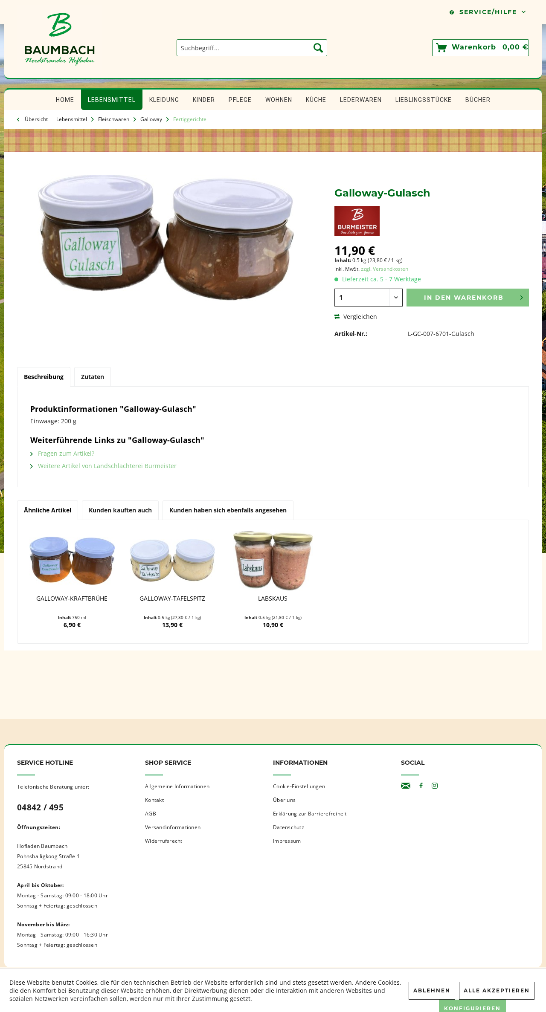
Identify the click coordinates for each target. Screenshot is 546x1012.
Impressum (287, 840)
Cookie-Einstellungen (299, 786)
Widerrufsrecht (164, 840)
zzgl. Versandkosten (384, 268)
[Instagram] (435, 786)
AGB (150, 813)
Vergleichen (359, 316)
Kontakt (154, 800)
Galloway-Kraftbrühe (71, 598)
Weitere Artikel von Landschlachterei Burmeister (106, 466)
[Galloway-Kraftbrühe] (72, 560)
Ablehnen (431, 990)
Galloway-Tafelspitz (172, 598)
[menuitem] (252, 47)
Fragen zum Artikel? (65, 453)
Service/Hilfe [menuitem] (488, 12)
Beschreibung (44, 377)
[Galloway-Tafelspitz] (173, 560)
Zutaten (92, 377)
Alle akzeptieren (497, 990)
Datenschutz (288, 827)
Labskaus (273, 598)
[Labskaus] (273, 560)
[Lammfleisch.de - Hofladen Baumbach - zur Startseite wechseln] (59, 73)
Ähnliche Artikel (47, 510)
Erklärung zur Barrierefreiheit (310, 813)
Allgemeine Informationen (177, 786)
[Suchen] (318, 47)
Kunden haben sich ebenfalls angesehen (228, 510)
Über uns (284, 800)
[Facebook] (421, 786)
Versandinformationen (172, 827)
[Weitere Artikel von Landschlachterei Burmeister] (357, 221)
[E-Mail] (405, 786)
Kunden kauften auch (120, 510)
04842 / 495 (40, 807)
